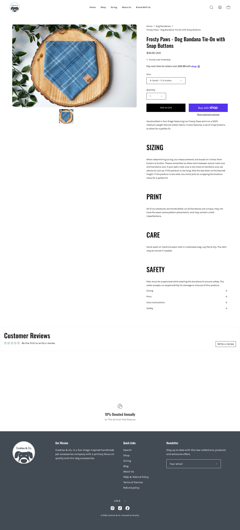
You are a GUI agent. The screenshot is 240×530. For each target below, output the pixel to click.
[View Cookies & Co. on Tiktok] (120, 508)
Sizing (149, 290)
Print (149, 296)
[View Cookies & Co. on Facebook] (127, 508)
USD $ (117, 500)
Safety (149, 308)
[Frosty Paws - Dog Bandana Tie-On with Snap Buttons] (66, 116)
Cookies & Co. (114, 515)
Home (149, 26)
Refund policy (131, 487)
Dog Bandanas (163, 26)
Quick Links (129, 443)
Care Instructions (155, 302)
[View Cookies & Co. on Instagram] (112, 508)
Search (127, 450)
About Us (128, 471)
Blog (125, 466)
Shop (126, 455)
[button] (211, 7)
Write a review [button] (225, 343)
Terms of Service (133, 482)
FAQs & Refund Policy (136, 476)
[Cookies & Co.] (15, 7)
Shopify (135, 515)
